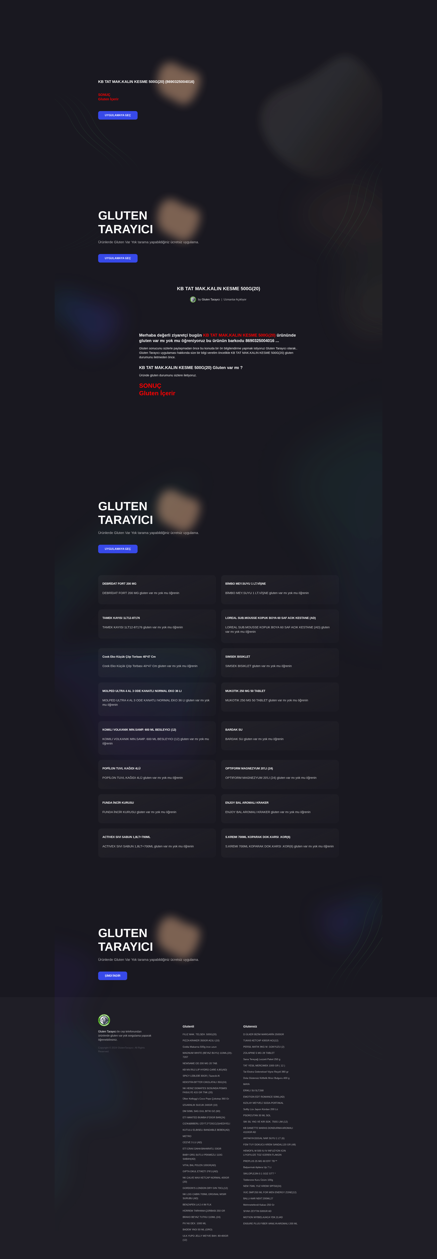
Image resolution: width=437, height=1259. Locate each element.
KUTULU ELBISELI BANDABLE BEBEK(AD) (206, 1129)
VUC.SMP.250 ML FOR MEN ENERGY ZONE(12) (270, 1192)
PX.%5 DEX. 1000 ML (194, 1223)
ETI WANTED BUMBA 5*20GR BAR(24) (204, 1117)
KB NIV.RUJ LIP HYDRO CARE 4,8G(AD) (205, 1069)
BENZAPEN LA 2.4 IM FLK (197, 1204)
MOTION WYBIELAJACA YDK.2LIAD (263, 1217)
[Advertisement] (218, 11)
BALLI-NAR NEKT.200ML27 (258, 1198)
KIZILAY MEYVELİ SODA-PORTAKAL (263, 1103)
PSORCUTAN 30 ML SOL (257, 1115)
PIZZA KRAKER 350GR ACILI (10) (201, 1040)
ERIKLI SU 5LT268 (253, 1090)
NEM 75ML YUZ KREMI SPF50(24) (262, 1186)
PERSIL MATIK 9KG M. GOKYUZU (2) (263, 1046)
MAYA (246, 1084)
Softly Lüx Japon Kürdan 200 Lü (260, 1109)
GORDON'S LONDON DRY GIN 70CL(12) (205, 1188)
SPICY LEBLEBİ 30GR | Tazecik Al (201, 1075)
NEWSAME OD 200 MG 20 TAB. (200, 1063)
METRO (187, 1136)
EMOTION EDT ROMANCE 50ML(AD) (264, 1096)
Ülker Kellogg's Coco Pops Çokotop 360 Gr (206, 1098)
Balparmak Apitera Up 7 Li (257, 1167)
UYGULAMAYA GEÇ (118, 115)
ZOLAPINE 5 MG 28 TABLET (259, 1053)
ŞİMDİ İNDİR (113, 975)
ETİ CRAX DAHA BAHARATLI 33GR (202, 1148)
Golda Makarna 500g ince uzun (200, 1046)
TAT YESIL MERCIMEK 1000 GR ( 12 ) (264, 1065)
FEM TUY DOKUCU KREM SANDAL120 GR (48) (269, 1144)
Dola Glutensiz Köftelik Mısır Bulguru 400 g (266, 1078)
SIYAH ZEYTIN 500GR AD (257, 1211)
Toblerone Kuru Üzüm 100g (258, 1179)
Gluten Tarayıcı (211, 299)
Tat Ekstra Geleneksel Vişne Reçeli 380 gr (265, 1071)
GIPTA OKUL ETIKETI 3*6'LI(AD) (200, 1171)
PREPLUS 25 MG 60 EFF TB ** (260, 1161)
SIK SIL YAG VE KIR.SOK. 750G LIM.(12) (265, 1121)
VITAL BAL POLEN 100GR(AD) (199, 1165)
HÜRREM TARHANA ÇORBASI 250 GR (204, 1210)
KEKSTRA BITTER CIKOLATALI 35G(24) (205, 1082)
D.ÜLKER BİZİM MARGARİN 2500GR (263, 1034)
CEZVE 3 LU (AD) (192, 1142)
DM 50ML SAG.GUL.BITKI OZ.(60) (201, 1111)
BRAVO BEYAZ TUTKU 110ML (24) (202, 1217)
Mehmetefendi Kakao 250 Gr (258, 1204)
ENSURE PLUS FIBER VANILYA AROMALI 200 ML (270, 1223)
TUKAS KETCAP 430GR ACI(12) (260, 1040)
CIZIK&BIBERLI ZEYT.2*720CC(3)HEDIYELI (206, 1123)
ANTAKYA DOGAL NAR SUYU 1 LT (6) (264, 1138)
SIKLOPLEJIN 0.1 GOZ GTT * (259, 1173)
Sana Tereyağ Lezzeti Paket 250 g (261, 1059)
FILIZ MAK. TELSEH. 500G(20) (200, 1034)
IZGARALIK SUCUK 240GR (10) (200, 1105)
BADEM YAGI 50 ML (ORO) (197, 1229)
